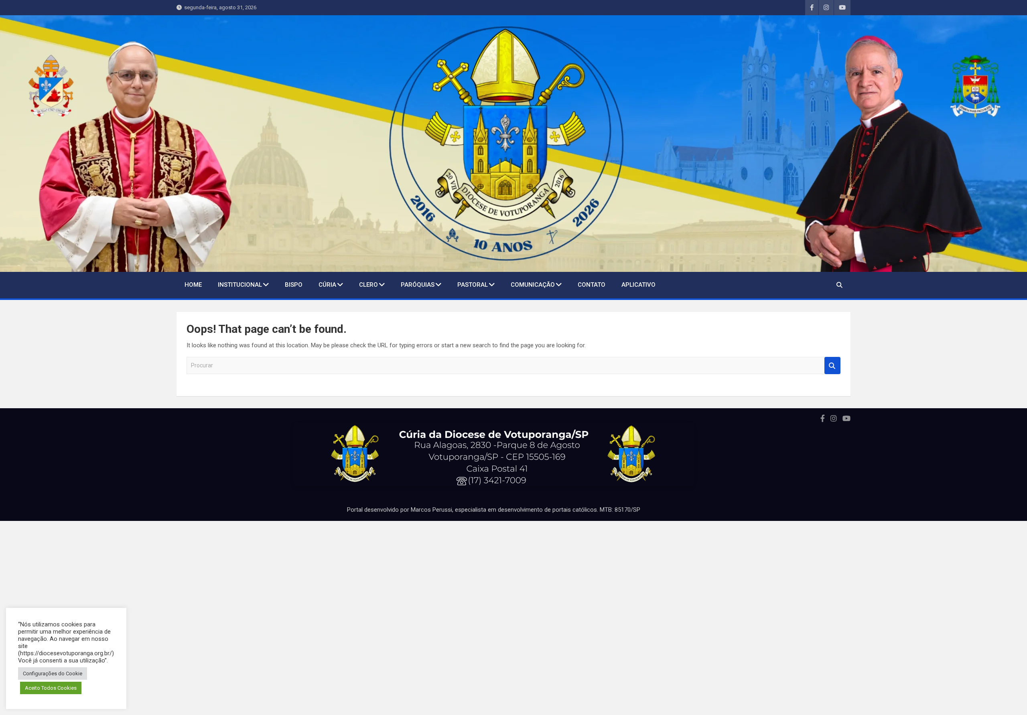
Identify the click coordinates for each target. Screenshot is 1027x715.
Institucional (240, 284)
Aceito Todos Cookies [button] (51, 688)
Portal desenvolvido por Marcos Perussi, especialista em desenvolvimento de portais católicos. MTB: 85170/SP (493, 509)
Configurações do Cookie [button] (52, 673)
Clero (368, 284)
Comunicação (533, 284)
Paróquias (417, 284)
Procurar (832, 365)
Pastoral (472, 284)
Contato (591, 284)
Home (193, 284)
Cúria (327, 284)
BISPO (293, 284)
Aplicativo (638, 284)
